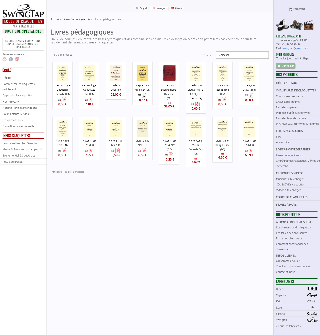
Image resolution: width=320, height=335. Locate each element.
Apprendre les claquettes (17, 95)
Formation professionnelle (18, 126)
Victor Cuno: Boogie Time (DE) (222, 145)
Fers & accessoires (289, 131)
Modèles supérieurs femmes (293, 112)
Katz (279, 301)
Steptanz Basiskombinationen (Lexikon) (172, 90)
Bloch (279, 289)
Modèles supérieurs (288, 107)
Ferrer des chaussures (289, 238)
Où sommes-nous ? (288, 261)
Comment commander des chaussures (292, 247)
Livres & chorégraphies (293, 149)
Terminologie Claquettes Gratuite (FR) (62, 90)
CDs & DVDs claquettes (290, 184)
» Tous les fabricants (288, 326)
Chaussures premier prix (290, 96)
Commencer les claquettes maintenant (18, 87)
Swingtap (281, 320)
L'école (6, 77)
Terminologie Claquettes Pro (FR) (89, 90)
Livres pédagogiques (288, 155)
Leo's (279, 307)
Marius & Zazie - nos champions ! (22, 149)
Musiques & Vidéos (289, 173)
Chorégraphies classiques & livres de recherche (298, 163)
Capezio (281, 295)
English (144, 8)
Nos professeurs (12, 120)
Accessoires (283, 142)
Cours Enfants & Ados (15, 114)
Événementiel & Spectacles (18, 155)
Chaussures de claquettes (296, 90)
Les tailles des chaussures (291, 233)
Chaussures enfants (288, 101)
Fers (278, 136)
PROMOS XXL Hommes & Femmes (297, 123)
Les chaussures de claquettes (294, 227)
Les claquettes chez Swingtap (20, 143)
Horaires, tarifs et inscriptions (19, 107)
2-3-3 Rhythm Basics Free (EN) (222, 90)
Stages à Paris (286, 204)
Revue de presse (12, 161)
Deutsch (179, 8)
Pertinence (226, 55)
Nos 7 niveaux (10, 101)
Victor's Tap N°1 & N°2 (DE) (169, 145)
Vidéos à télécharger (288, 190)
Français (161, 8)
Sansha (280, 313)
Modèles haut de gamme (291, 118)
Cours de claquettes (292, 197)
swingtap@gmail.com (295, 48)
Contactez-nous (285, 272)
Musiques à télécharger (290, 179)
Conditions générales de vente (294, 266)
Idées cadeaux (286, 83)
